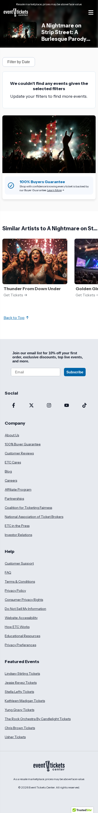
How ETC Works (17, 627)
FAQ (8, 572)
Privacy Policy (15, 590)
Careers (11, 480)
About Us (12, 435)
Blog (8, 471)
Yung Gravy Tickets (19, 710)
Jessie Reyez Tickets (21, 682)
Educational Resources (22, 636)
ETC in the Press (17, 526)
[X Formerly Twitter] (31, 406)
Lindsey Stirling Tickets (22, 673)
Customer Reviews (19, 453)
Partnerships (14, 498)
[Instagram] (49, 406)
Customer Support (19, 563)
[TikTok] (84, 406)
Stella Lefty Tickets (19, 692)
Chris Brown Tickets (20, 728)
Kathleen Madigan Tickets (25, 701)
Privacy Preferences (20, 645)
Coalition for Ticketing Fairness (28, 507)
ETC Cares (13, 462)
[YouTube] (66, 406)
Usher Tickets (15, 737)
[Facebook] (13, 406)
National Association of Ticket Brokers (34, 517)
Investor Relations (18, 535)
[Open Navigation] (91, 12)
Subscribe (74, 372)
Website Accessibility (21, 618)
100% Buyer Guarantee (23, 444)
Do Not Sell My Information (25, 609)
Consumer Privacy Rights (24, 599)
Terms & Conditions (20, 581)
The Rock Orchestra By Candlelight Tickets (38, 719)
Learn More (54, 190)
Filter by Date (18, 62)
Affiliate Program (18, 489)
